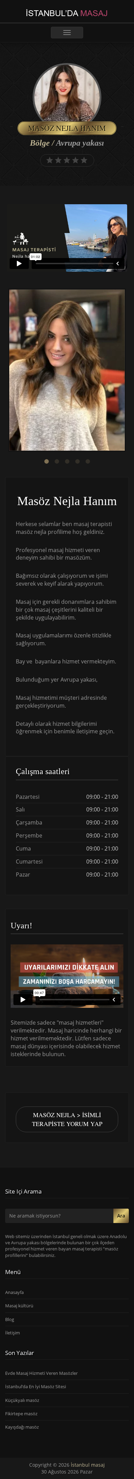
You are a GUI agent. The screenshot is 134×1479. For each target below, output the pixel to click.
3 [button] (67, 461)
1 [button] (46, 461)
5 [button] (87, 461)
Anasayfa (14, 1292)
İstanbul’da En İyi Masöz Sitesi (35, 1386)
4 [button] (77, 461)
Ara (121, 1215)
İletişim (12, 1333)
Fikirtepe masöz (21, 1413)
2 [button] (56, 461)
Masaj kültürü (19, 1306)
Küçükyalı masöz (22, 1400)
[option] (67, 371)
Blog (9, 1319)
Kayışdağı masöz (22, 1427)
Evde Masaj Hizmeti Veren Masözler (41, 1373)
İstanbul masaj (88, 1465)
